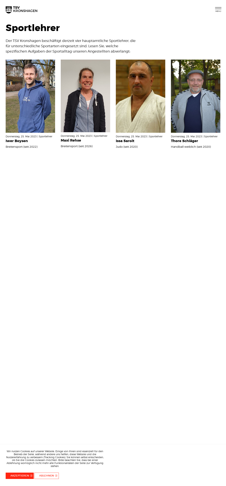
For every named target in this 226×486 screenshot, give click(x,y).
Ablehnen (46, 475)
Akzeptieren (19, 475)
